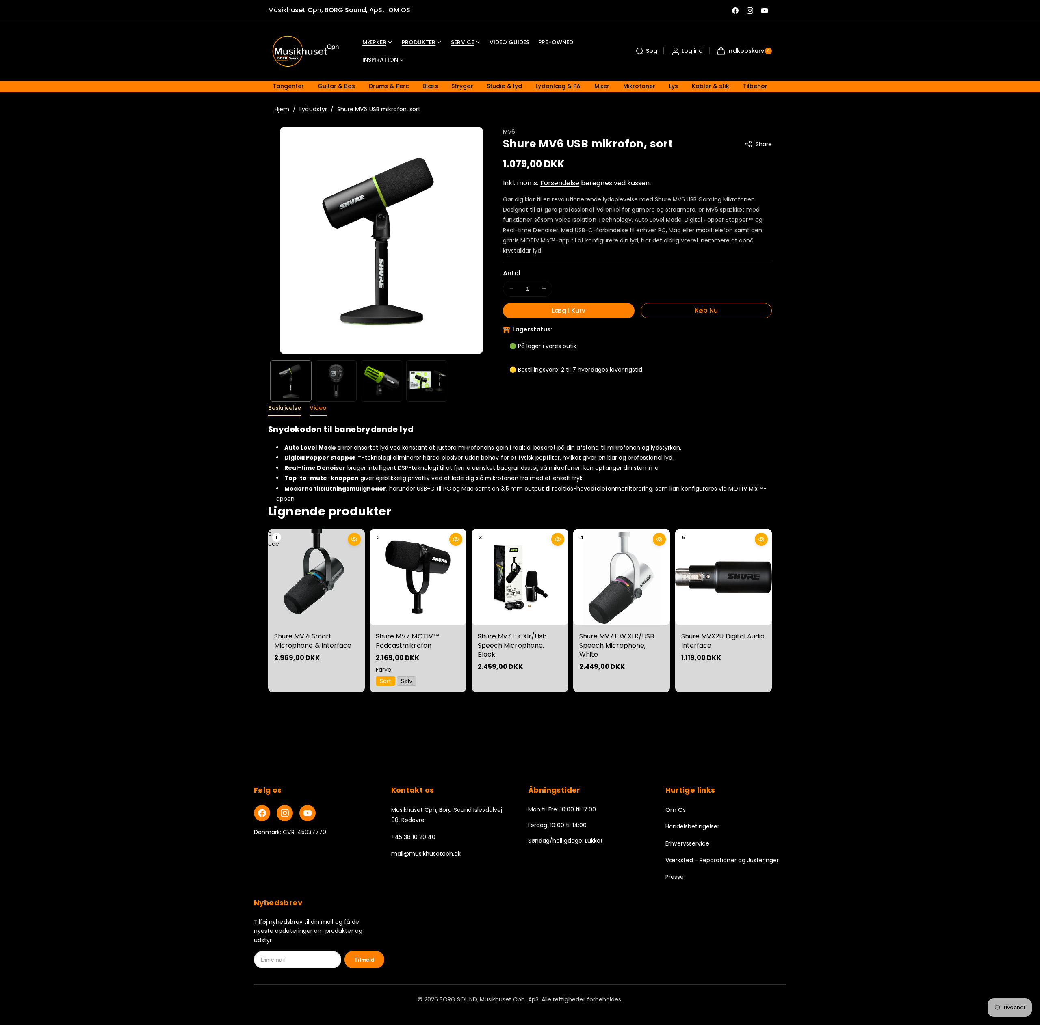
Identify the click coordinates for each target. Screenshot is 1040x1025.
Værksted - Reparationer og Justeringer (722, 860)
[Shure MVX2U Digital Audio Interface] (723, 577)
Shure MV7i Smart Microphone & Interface (312, 641)
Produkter (419, 42)
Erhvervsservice (687, 843)
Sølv (407, 681)
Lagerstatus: (532, 329)
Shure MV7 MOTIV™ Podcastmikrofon (408, 641)
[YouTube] (307, 813)
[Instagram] (285, 813)
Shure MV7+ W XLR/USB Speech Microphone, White (616, 646)
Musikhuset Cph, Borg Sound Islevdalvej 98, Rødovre (447, 815)
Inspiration (380, 60)
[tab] (284, 410)
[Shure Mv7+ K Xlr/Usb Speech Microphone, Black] (520, 577)
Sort (385, 681)
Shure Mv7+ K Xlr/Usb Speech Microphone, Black (512, 646)
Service (462, 42)
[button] (645, 51)
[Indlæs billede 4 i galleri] (427, 381)
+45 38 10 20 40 (413, 837)
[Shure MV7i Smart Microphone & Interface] (316, 577)
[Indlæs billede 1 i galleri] (291, 381)
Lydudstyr (313, 109)
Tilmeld (364, 959)
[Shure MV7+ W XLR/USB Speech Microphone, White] (621, 577)
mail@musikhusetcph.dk (426, 854)
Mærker (374, 42)
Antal (511, 273)
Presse (674, 877)
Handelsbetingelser (692, 826)
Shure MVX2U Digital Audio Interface (723, 641)
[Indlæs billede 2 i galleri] (336, 381)
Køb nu (706, 310)
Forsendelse (560, 183)
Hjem (282, 109)
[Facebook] (262, 813)
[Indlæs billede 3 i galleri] (381, 381)
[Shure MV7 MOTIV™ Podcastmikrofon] (418, 577)
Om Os (675, 810)
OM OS (399, 10)
